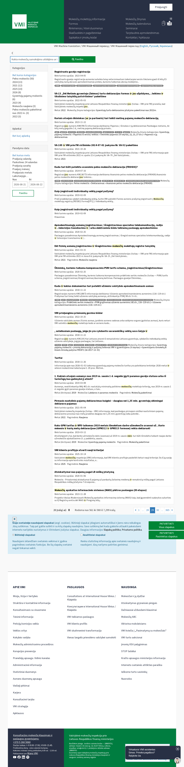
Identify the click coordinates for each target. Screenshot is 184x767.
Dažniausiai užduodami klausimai (139, 610)
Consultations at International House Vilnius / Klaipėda (91, 597)
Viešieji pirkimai (21, 686)
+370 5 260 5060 (21, 742)
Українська (166, 46)
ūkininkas (80, 132)
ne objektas (90, 345)
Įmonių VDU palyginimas (134, 644)
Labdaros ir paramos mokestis (103, 392)
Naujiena (83, 417)
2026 (16, 92)
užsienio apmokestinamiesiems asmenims (137, 300)
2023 (16, 103)
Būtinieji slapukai (24, 535)
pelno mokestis (67, 181)
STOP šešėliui (128, 651)
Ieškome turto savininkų (134, 672)
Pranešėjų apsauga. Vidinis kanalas (31, 658)
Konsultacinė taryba (23, 699)
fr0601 (57, 300)
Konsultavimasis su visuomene (29, 610)
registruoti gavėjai (68, 86)
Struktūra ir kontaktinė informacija (31, 603)
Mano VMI (32, 753)
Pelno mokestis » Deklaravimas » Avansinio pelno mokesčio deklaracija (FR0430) (113, 183)
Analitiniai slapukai (93, 535)
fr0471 (65, 345)
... (143, 510)
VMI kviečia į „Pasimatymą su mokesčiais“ (143, 630)
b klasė (57, 345)
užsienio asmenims (114, 300)
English (144, 46)
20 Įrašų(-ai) (60, 510)
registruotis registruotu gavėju (128, 86)
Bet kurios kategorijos (24, 75)
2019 (74, 392)
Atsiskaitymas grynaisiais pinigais (139, 603)
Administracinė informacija (27, 665)
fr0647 (57, 86)
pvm (63, 300)
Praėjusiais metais (22, 172)
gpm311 (126, 132)
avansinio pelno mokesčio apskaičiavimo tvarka (143, 181)
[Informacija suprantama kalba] (169, 25)
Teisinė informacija (23, 617)
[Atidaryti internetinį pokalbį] (177, 760)
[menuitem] (87, 19)
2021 (17, 85)
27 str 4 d (118, 132)
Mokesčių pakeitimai (142, 392)
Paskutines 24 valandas (24, 162)
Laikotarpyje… (20, 176)
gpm (57, 132)
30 (157, 510)
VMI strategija (20, 706)
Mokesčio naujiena (24, 106)
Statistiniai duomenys (24, 672)
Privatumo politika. (132, 530)
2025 (17, 89)
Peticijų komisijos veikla (26, 624)
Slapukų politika (112, 530)
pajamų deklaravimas (93, 132)
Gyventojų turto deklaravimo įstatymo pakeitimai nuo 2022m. (126, 110)
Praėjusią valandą (21, 159)
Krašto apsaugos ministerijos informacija (143, 658)
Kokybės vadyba (21, 637)
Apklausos (18, 713)
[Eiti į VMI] (25, 21)
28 (147, 510)
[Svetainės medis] (171, 19)
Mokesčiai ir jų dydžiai (133, 596)
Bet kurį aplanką (21, 136)
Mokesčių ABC (128, 617)
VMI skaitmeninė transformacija (84, 630)
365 (167, 510)
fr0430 (57, 181)
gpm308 (63, 132)
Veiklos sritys (20, 630)
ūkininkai (84, 300)
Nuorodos (126, 679)
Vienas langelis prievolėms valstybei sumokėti (91, 637)
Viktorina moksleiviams (133, 624)
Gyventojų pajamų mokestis (27, 97)
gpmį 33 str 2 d (101, 345)
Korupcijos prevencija (24, 651)
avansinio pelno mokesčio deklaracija (87, 181)
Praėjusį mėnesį (21, 169)
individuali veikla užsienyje (117, 345)
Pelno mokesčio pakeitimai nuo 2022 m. (27, 111)
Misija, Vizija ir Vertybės (25, 596)
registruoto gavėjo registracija (104, 86)
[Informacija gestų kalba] (164, 25)
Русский (153, 46)
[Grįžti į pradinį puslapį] (12, 53)
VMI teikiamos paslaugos (80, 617)
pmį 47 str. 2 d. (107, 181)
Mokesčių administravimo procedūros (33, 644)
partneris (72, 132)
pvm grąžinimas (72, 300)
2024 (17, 82)
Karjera (17, 692)
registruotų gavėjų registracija (151, 86)
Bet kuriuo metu (21, 155)
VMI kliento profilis (77, 624)
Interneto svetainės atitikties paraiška (141, 665)
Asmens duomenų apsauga (27, 679)
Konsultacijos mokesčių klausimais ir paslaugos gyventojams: (32, 737)
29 (152, 510)
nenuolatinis (78, 345)
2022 (16, 116)
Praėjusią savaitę (21, 166)
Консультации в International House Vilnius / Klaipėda (91, 608)
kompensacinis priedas (97, 300)
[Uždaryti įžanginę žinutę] (177, 749)
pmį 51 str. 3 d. (119, 181)
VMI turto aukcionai (131, 637)
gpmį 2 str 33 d (108, 132)
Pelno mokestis (23, 78)
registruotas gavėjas (84, 86)
